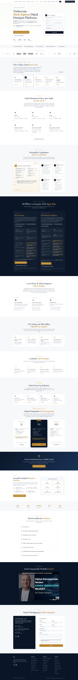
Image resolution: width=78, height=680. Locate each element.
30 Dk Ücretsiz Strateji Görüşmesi (22, 32)
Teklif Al (39, 444)
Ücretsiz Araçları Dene (20, 35)
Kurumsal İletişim (56, 444)
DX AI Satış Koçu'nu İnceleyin (22, 265)
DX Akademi (44, 663)
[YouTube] (18, 636)
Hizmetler (32, 1)
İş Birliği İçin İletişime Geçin (20, 495)
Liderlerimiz (28, 1)
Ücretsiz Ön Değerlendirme (21, 262)
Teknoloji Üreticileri (57, 665)
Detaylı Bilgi (22, 444)
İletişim (57, 1)
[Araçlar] (63, 1)
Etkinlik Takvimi (45, 670)
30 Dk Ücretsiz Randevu (70, 1)
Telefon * (40, 624)
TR (60, 1)
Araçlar (41, 1)
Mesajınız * (41, 632)
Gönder (51, 645)
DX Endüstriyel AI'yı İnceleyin (48, 266)
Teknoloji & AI (45, 668)
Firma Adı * (53, 624)
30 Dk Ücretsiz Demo (46, 263)
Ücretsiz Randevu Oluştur (39, 466)
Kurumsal (24, 1)
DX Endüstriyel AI (33, 665)
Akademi (37, 1)
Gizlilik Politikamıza (48, 642)
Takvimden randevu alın (21, 630)
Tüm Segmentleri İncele (39, 139)
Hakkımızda (56, 658)
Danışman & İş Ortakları (58, 668)
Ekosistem (19, 1)
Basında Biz (53, 1)
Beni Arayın (55, 32)
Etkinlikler (49, 1)
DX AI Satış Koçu (33, 663)
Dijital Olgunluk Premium (34, 660)
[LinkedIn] (16, 636)
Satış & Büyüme (45, 665)
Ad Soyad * (41, 620)
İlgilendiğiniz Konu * (42, 628)
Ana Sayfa (15, 1)
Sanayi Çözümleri (57, 663)
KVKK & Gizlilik (57, 673)
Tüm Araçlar (61, 72)
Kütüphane (45, 1)
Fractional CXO (33, 668)
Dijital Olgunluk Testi (46, 660)
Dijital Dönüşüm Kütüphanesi (47, 658)
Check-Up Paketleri (34, 658)
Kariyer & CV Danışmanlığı (35, 670)
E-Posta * (53, 620)
